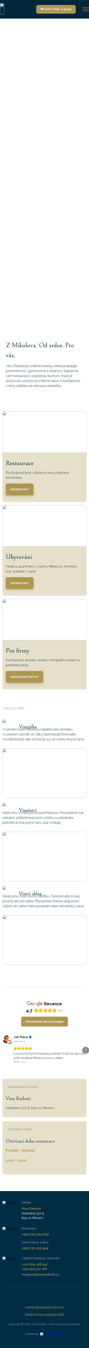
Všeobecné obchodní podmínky (44, 1307)
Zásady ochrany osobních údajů (44, 1314)
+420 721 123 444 (35, 1248)
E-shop (66, 9)
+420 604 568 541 (35, 1264)
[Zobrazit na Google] (7, 1039)
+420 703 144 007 (35, 1234)
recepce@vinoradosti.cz (40, 1274)
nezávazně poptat (25, 676)
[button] (3, 1050)
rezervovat (20, 489)
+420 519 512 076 (34, 1269)
